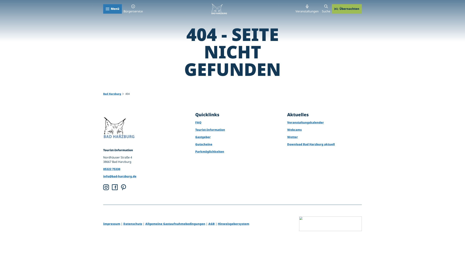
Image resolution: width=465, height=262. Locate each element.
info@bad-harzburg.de (119, 176)
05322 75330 (111, 169)
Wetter (292, 137)
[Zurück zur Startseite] (219, 9)
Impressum (111, 224)
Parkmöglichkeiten (209, 152)
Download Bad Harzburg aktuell (311, 144)
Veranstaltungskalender (305, 122)
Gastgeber (203, 137)
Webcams (294, 130)
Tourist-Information (210, 130)
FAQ (198, 122)
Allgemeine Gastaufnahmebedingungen (175, 224)
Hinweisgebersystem (233, 224)
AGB (211, 224)
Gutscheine (203, 144)
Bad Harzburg (112, 94)
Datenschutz (132, 224)
